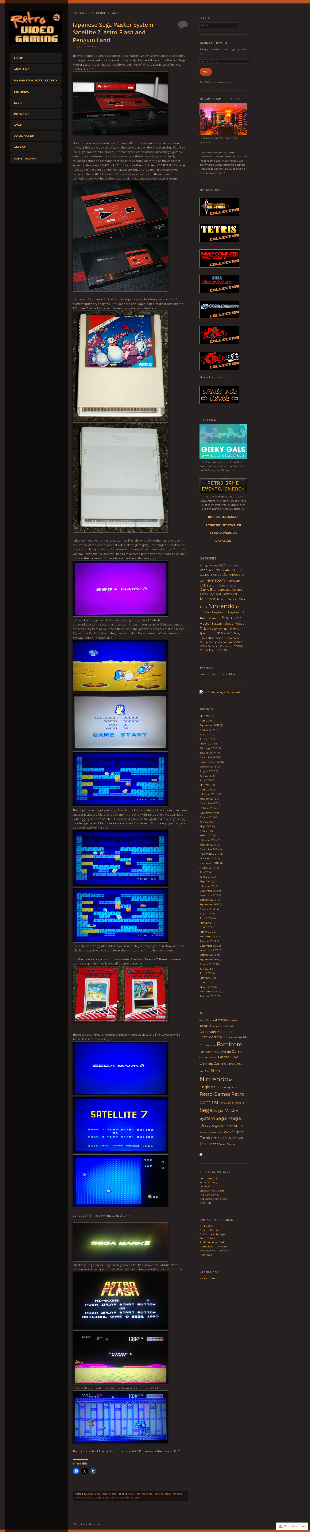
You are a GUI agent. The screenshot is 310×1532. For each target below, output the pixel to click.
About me (21, 69)
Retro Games (214, 1094)
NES (203, 607)
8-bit (202, 1020)
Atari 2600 (216, 570)
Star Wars (224, 1132)
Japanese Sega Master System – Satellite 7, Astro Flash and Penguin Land (115, 32)
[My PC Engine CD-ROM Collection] (219, 368)
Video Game (227, 1144)
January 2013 (207, 941)
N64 (228, 599)
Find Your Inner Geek (212, 1242)
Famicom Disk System (215, 1051)
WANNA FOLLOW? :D (213, 43)
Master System (162, 1493)
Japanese (147, 1493)
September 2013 (209, 904)
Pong (227, 1087)
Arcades (232, 1020)
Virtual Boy (207, 650)
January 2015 (207, 844)
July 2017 (205, 734)
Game (237, 1051)
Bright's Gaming (209, 1230)
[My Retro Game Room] (223, 133)
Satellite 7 (87, 1497)
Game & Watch (228, 585)
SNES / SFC (223, 633)
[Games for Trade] (219, 402)
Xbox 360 (222, 650)
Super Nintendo (211, 642)
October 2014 (207, 858)
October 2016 (207, 766)
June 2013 (205, 918)
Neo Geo (238, 599)
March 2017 (206, 743)
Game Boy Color (210, 594)
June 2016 (205, 780)
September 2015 (209, 812)
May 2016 (205, 784)
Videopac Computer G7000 (225, 646)
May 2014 (205, 881)
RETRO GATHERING (223, 533)
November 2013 (209, 895)
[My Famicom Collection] (219, 266)
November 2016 (209, 761)
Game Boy (208, 590)
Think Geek (206, 1254)
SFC (231, 1126)
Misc (204, 598)
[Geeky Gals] (223, 457)
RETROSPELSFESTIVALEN (223, 525)
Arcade (20, 147)
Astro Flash (134, 1493)
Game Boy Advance (230, 589)
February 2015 (208, 840)
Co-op (217, 574)
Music (220, 599)
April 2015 (205, 830)
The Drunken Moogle (212, 1234)
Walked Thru (207, 1278)
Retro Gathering (228, 1102)
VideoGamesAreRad (211, 1190)
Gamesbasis (206, 1246)
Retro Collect (207, 1238)
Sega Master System (106, 1493)
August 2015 (207, 817)
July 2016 (205, 775)
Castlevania (208, 1032)
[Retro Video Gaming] (35, 44)
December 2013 (208, 890)
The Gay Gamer (209, 1194)
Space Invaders (207, 1132)
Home (18, 58)
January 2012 (207, 996)
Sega (18, 102)
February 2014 (208, 886)
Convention (207, 1045)
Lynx (242, 594)
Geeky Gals (206, 1226)
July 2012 (205, 968)
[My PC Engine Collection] (219, 343)
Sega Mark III (109, 1497)
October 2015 (207, 807)
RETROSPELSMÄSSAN (223, 517)
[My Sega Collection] (219, 292)
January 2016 (207, 798)
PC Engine (21, 114)
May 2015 (205, 826)
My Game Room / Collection (36, 80)
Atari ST (230, 570)
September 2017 (209, 725)
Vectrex (227, 642)
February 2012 (208, 991)
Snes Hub (205, 1202)
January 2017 (207, 752)
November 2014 (209, 853)
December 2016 (208, 757)
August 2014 (207, 867)
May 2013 (205, 922)
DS (202, 580)
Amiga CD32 (218, 565)
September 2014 (209, 863)
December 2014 (209, 849)
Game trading (25, 158)
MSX (213, 599)
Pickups (219, 1087)
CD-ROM (206, 574)
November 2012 (209, 950)
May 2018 (205, 715)
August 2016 (207, 771)
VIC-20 (237, 642)
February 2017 (208, 748)
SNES (238, 1126)
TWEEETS (205, 668)
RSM (241, 1102)
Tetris (204, 1144)
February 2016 (208, 794)
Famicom (215, 580)
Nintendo (21, 91)
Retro (233, 1087)
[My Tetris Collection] (219, 241)
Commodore (24, 136)
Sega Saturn (218, 629)
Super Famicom (227, 638)
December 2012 (208, 945)
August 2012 (207, 964)
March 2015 (206, 835)
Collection (226, 1032)
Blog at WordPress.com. (87, 1524)
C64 (239, 570)
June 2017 (205, 738)
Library (231, 1063)
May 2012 (205, 977)
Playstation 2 (236, 612)
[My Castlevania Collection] (219, 215)
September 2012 (209, 959)
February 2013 (208, 936)
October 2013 (207, 899)
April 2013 (205, 927)
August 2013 (207, 909)
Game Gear (230, 594)
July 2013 (205, 913)
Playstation (219, 612)
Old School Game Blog (213, 1198)
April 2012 (205, 982)
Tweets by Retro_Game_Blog (217, 673)
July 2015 (205, 821)
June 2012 (205, 973)
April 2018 (205, 720)
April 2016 (205, 789)
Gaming (220, 1064)
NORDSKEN (223, 541)
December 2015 (208, 803)
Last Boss (205, 1186)
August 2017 (207, 729)
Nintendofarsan (208, 1250)
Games (206, 1063)
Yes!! (205, 71)
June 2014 (205, 876)
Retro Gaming (210, 618)
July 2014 (205, 872)
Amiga (204, 565)
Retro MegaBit (208, 1178)
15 (183, 24)
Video (203, 646)
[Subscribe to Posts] (200, 1155)
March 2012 (206, 987)
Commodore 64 (234, 1037)
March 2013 (206, 931)
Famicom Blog (208, 1182)
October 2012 (207, 954)
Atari (18, 125)
